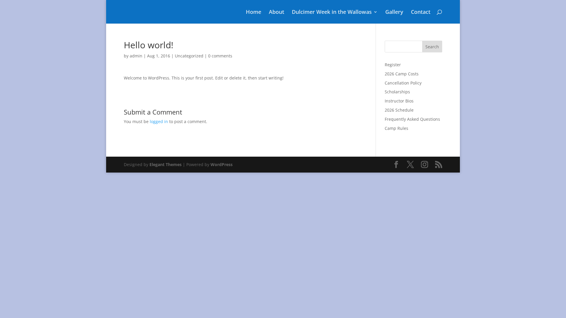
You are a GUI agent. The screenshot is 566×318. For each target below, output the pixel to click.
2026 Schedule (399, 110)
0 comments (220, 56)
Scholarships (397, 92)
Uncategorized (189, 56)
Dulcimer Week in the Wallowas (332, 12)
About (276, 12)
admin (136, 56)
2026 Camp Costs (402, 74)
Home (253, 12)
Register (393, 64)
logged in (159, 121)
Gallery (394, 12)
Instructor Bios (399, 101)
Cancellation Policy (403, 83)
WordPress (221, 164)
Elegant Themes (165, 164)
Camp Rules (396, 128)
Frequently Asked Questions (412, 119)
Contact (420, 12)
